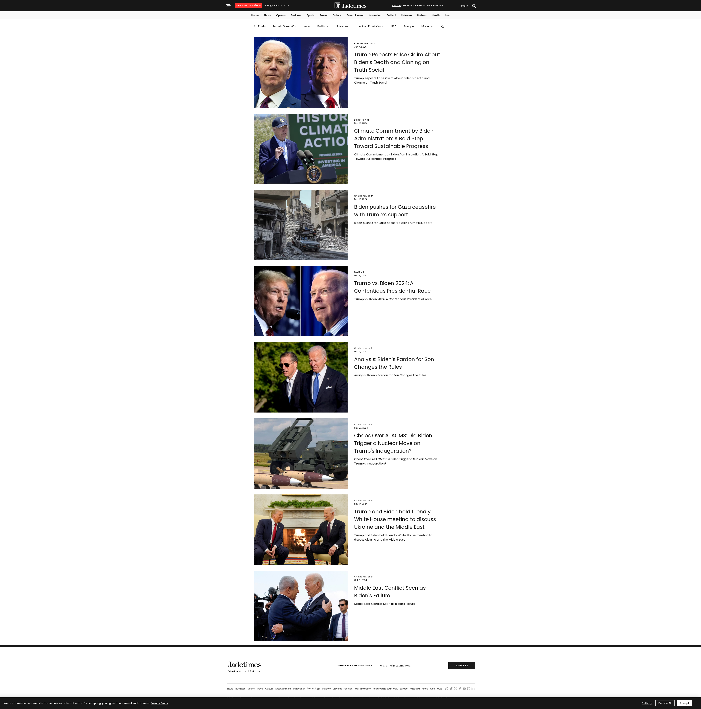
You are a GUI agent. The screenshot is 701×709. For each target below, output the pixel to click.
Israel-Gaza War (285, 26)
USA (394, 26)
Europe (409, 26)
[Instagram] (468, 688)
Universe (342, 26)
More (425, 26)
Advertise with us (236, 671)
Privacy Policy (159, 703)
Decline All (664, 703)
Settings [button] (647, 703)
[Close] (696, 703)
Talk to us (255, 671)
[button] (228, 5)
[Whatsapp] (447, 688)
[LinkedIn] (473, 688)
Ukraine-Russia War (369, 26)
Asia (307, 26)
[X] (455, 688)
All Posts (260, 26)
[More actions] (440, 45)
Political (322, 26)
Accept (684, 703)
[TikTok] (451, 688)
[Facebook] (460, 688)
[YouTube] (464, 688)
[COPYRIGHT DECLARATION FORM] (474, 6)
